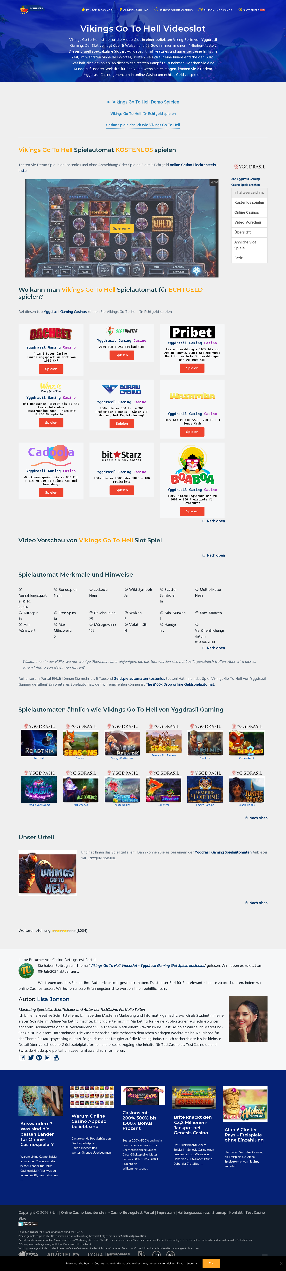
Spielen (51, 369)
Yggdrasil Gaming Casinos (65, 312)
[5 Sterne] (62, 931)
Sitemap (219, 1213)
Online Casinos (246, 213)
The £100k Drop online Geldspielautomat (180, 685)
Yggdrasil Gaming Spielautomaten (223, 852)
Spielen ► (122, 228)
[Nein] (281, 1263)
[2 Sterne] (55, 931)
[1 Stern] (53, 931)
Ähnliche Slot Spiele (245, 245)
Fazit (238, 258)
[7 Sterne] (67, 931)
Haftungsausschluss (194, 1213)
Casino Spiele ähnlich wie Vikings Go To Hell (143, 125)
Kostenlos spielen (249, 203)
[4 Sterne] (60, 931)
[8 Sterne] (69, 931)
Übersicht (242, 232)
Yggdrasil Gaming (43, 347)
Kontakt (236, 1213)
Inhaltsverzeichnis (249, 193)
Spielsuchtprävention (133, 1236)
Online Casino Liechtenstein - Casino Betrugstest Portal (107, 1213)
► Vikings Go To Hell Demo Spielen (143, 102)
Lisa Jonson (53, 999)
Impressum (166, 1213)
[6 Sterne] (65, 931)
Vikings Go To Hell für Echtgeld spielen (143, 114)
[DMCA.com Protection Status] (143, 1224)
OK (211, 1263)
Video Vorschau (247, 222)
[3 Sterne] (58, 931)
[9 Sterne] (72, 931)
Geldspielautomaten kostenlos (139, 679)
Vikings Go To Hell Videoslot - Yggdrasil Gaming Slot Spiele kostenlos (147, 966)
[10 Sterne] (74, 931)
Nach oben (215, 521)
